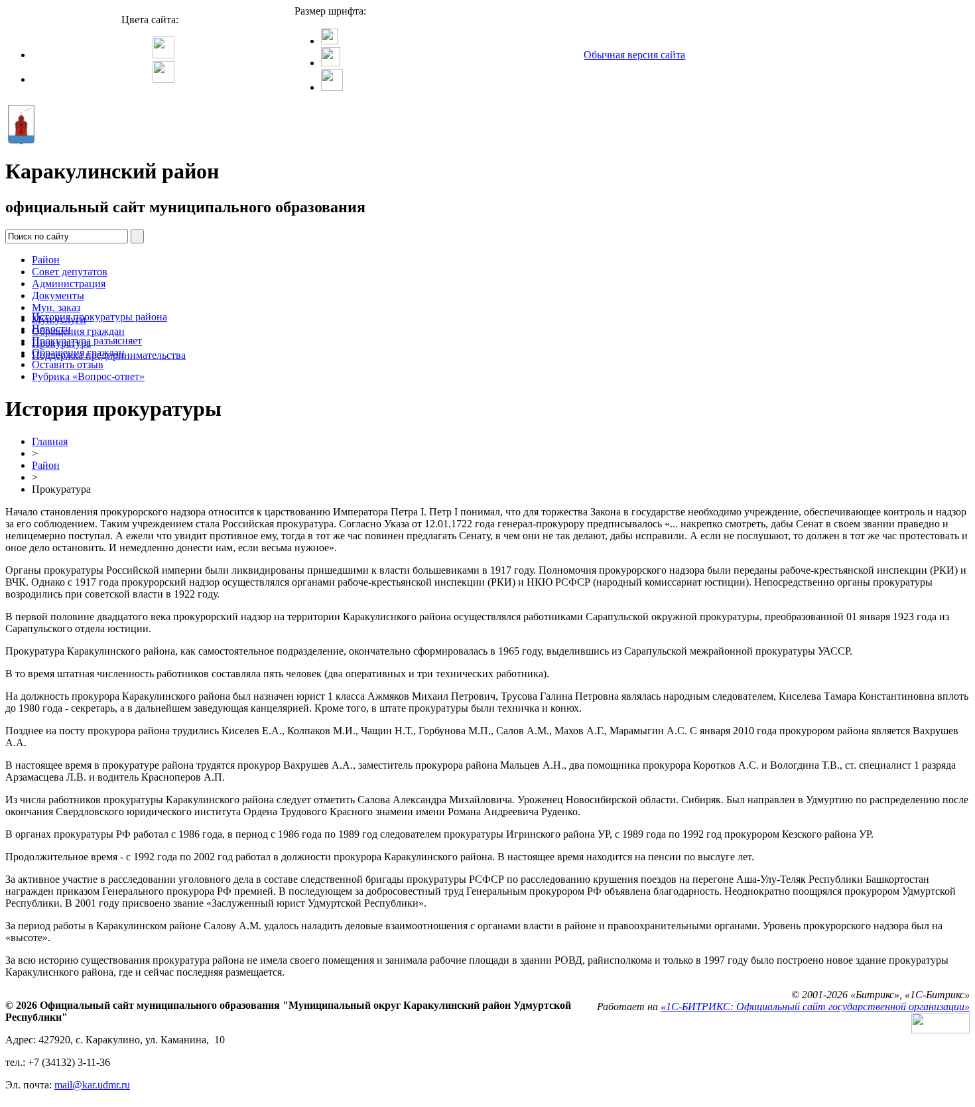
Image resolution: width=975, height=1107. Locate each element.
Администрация (68, 283)
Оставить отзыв (67, 364)
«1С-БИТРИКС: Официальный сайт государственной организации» (815, 1006)
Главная (50, 441)
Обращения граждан (78, 331)
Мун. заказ (56, 307)
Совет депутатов (69, 271)
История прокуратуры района (99, 316)
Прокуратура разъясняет (87, 340)
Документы (58, 295)
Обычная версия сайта (634, 54)
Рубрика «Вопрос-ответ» (88, 376)
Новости (51, 328)
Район (46, 259)
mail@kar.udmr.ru (92, 1084)
